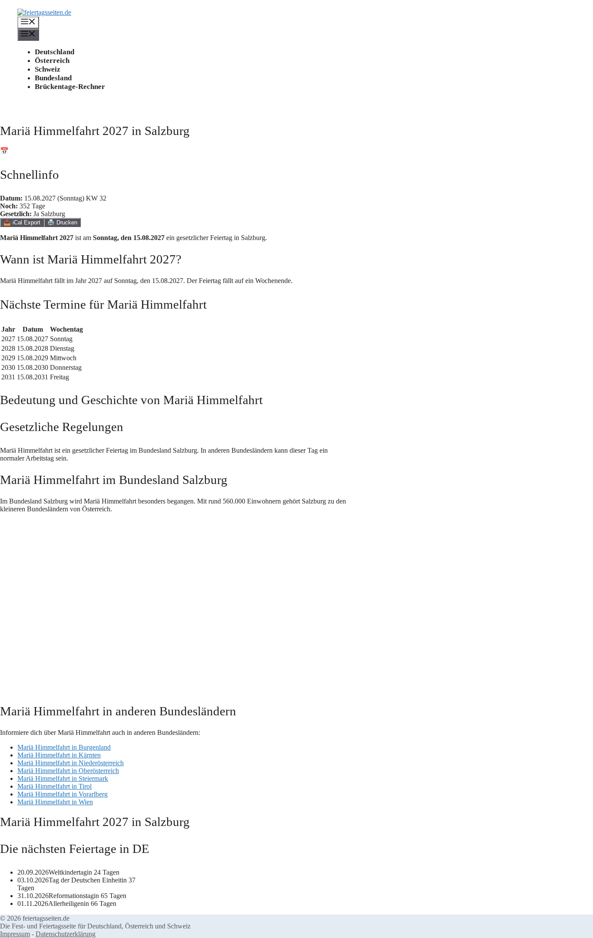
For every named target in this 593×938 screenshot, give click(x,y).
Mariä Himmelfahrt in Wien (55, 802)
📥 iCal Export (21, 222)
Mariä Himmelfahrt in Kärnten (59, 755)
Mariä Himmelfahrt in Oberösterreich (68, 770)
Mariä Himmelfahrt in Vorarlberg (62, 794)
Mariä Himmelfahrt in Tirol (54, 786)
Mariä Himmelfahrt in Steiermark (62, 778)
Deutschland (54, 52)
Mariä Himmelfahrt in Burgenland (64, 747)
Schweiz (47, 69)
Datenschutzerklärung (66, 934)
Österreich (52, 60)
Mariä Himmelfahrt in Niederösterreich (70, 763)
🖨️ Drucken (62, 222)
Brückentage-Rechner (70, 86)
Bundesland (53, 78)
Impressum (15, 934)
